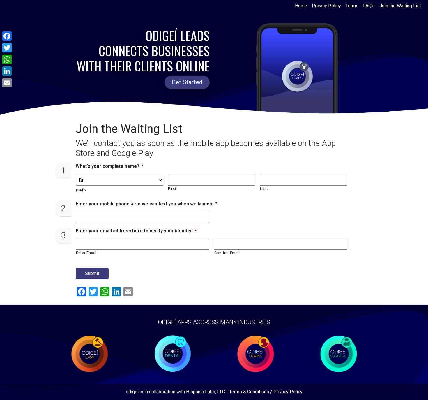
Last (264, 188)
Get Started (187, 82)
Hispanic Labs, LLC (205, 391)
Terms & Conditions (249, 391)
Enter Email (86, 253)
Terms (352, 5)
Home (301, 5)
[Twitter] (7, 48)
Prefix (81, 190)
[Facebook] (7, 36)
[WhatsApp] (7, 59)
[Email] (7, 83)
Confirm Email (227, 253)
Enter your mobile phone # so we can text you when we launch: (146, 204)
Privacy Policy (326, 5)
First (172, 188)
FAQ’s (369, 5)
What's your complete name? (110, 166)
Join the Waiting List (400, 5)
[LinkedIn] (7, 71)
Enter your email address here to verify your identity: (136, 231)
